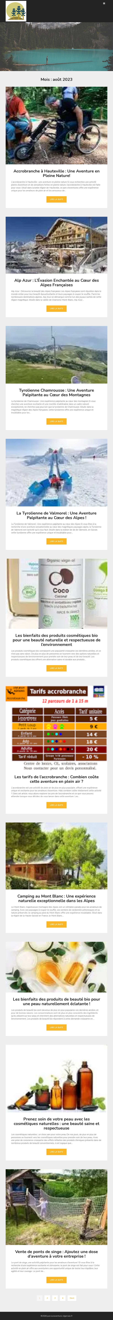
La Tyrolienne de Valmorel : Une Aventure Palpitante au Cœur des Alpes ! (56, 515)
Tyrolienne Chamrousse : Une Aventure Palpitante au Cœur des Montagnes (56, 392)
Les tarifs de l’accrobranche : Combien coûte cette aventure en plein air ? (56, 779)
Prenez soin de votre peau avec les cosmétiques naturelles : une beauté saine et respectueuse (56, 1123)
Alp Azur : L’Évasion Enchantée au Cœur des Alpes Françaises (56, 282)
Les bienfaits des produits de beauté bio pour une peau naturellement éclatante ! (56, 1001)
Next (72, 1298)
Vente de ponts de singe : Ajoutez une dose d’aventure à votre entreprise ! (56, 1254)
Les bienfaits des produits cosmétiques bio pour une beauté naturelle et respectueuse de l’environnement (56, 640)
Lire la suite (56, 199)
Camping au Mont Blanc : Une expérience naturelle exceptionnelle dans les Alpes (56, 898)
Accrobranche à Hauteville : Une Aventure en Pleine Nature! (57, 173)
